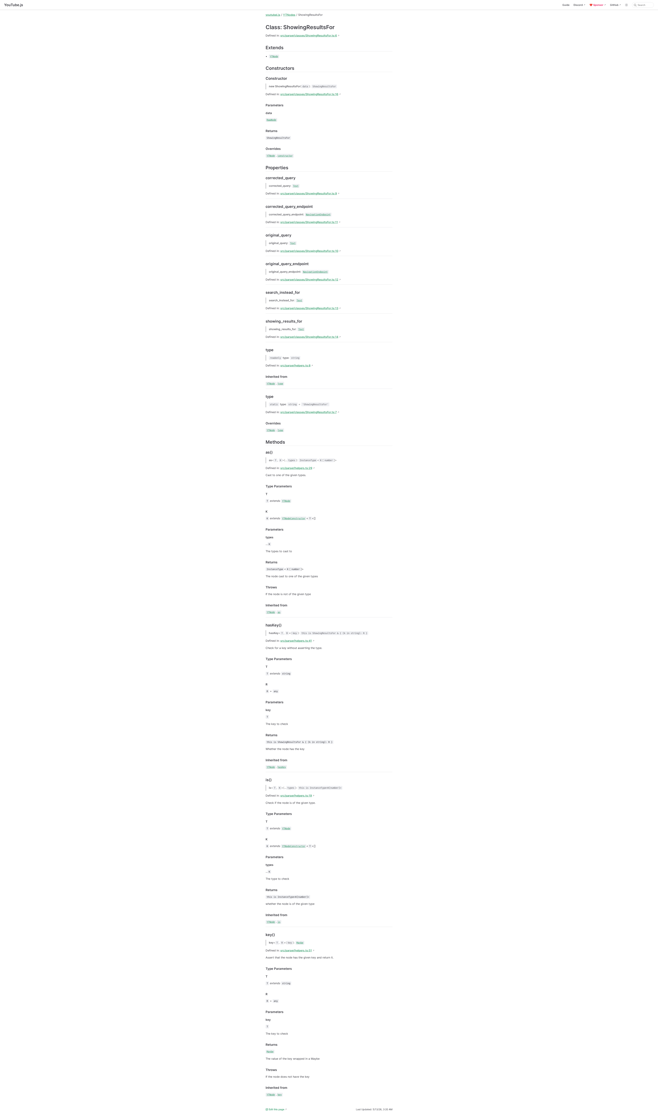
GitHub (614, 4)
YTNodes (289, 14)
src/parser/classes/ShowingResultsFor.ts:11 (309, 222)
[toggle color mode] (626, 5)
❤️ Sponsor (596, 4)
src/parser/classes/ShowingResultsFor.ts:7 (308, 412)
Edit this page (276, 1109)
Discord (578, 4)
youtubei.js (273, 14)
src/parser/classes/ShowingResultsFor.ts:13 (309, 308)
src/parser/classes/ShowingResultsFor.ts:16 (309, 94)
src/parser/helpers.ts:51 (296, 950)
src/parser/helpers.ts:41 (296, 640)
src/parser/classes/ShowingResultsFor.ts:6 (308, 35)
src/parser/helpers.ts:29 (296, 468)
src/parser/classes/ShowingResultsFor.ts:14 (309, 337)
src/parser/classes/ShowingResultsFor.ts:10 (309, 251)
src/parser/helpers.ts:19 (296, 795)
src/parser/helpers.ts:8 (295, 365)
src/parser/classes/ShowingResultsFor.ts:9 (308, 193)
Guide (565, 4)
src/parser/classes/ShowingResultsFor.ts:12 (309, 279)
